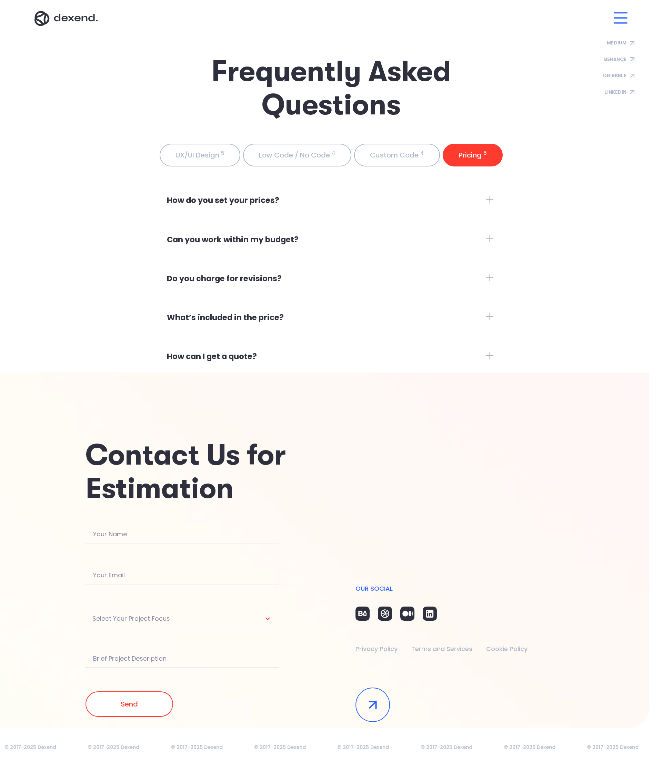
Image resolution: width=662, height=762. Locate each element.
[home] (66, 18)
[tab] (200, 155)
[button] (621, 18)
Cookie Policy (507, 648)
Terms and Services (441, 648)
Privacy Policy (376, 648)
